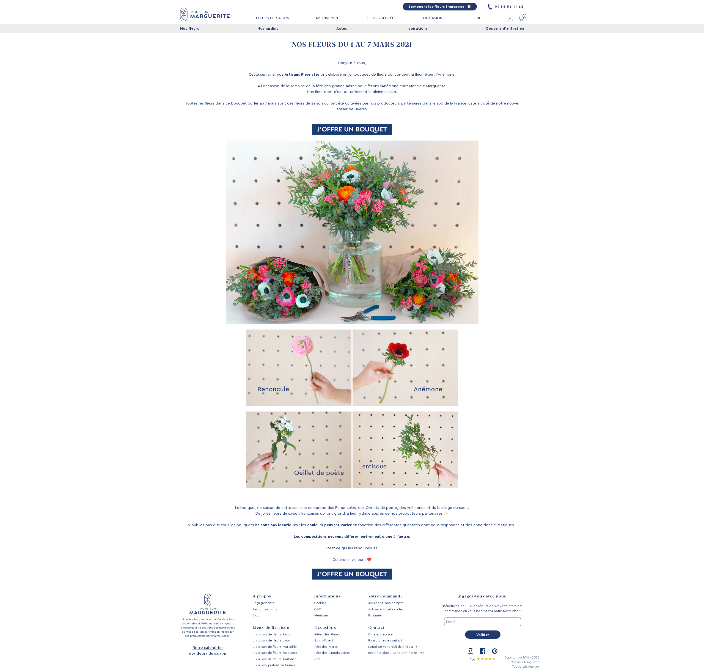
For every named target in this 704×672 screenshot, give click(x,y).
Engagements (263, 603)
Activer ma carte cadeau (387, 609)
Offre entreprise (380, 634)
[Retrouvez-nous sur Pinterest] (495, 651)
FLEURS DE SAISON (272, 18)
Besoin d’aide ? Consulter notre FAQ (396, 652)
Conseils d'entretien (505, 29)
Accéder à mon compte (385, 603)
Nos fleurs (189, 29)
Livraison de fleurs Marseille (275, 646)
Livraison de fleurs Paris (271, 634)
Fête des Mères (326, 646)
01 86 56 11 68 (508, 6)
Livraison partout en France (274, 665)
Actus (341, 29)
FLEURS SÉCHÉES (382, 18)
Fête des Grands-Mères (332, 652)
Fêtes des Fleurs (327, 634)
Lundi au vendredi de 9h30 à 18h (394, 646)
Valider (482, 635)
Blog (256, 615)
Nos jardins (267, 29)
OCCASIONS (434, 18)
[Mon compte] (510, 18)
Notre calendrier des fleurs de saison (207, 651)
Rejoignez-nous (265, 609)
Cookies (320, 603)
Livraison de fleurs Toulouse (274, 659)
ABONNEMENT (327, 18)
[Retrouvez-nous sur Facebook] (482, 651)
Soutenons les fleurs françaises (436, 6)
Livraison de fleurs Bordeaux (275, 652)
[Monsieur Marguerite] (205, 14)
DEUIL (476, 18)
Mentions (321, 615)
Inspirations (416, 29)
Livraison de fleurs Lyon (271, 640)
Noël (317, 659)
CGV (317, 609)
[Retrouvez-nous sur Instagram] (470, 651)
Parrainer (375, 615)
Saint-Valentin (325, 640)
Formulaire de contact (385, 640)
